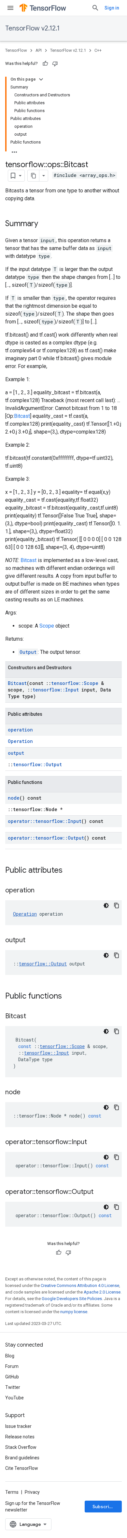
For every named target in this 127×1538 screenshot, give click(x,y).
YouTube (14, 1397)
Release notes (20, 1436)
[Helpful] (45, 63)
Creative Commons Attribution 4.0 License (80, 1285)
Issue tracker (18, 1426)
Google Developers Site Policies (72, 1298)
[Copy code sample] (116, 905)
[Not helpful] (55, 63)
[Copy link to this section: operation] (41, 891)
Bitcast (22, 416)
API (38, 50)
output (16, 753)
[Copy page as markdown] (33, 175)
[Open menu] (10, 8)
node (14, 798)
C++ (98, 50)
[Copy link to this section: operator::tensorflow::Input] (93, 1142)
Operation (20, 741)
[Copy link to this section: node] (27, 1093)
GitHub (12, 1376)
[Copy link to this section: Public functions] (68, 997)
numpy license (73, 1311)
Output (28, 652)
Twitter (12, 1387)
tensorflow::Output (37, 764)
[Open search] (95, 8)
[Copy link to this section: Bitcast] (32, 1017)
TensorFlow (16, 50)
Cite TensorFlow (21, 1468)
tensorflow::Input (56, 690)
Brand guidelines (22, 1457)
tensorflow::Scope (74, 683)
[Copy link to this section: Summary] (44, 224)
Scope (46, 626)
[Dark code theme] (106, 905)
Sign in (112, 7)
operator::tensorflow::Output (46, 838)
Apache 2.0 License (102, 1292)
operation (20, 730)
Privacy (32, 1492)
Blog (9, 1355)
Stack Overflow (20, 1447)
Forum (12, 1366)
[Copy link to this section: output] (31, 940)
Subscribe (103, 1506)
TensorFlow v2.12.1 (32, 28)
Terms (12, 1492)
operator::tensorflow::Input (44, 821)
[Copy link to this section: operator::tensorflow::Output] (99, 1192)
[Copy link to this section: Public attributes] (69, 871)
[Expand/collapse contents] (41, 79)
